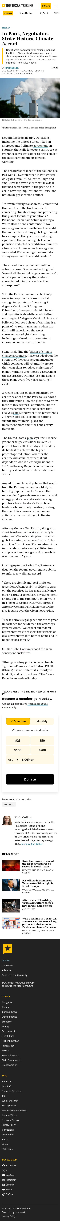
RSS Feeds (7, 1148)
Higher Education (10, 1040)
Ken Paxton (32, 528)
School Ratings (26, 13)
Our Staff (6, 1086)
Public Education (10, 1055)
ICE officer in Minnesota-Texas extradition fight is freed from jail (37, 883)
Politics (5, 1050)
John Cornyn (21, 649)
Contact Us (7, 965)
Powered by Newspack (13, 1212)
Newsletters (8, 1134)
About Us (6, 1081)
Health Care (8, 1035)
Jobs (4, 1095)
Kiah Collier (12, 68)
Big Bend (44, 13)
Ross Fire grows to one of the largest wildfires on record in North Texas (38, 863)
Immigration (8, 1045)
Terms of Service (11, 1120)
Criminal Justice (9, 1011)
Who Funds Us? (10, 1100)
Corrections (8, 1129)
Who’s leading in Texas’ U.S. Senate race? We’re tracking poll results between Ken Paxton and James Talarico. (39, 923)
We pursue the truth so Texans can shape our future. (18, 984)
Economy (7, 1021)
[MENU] (55, 6)
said (27, 220)
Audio (5, 1139)
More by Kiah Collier (32, 843)
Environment (8, 1031)
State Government (11, 1060)
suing (5, 536)
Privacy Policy (9, 1124)
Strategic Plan (9, 1105)
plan (30, 438)
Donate (46, 6)
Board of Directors (11, 1091)
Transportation (9, 1064)
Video (5, 1144)
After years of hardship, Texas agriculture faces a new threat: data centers (37, 902)
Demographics (9, 1016)
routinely (25, 507)
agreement (40, 145)
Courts (5, 1007)
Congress (7, 1002)
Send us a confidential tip (15, 974)
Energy (6, 27)
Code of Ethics (9, 1115)
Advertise (7, 970)
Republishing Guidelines (14, 1110)
